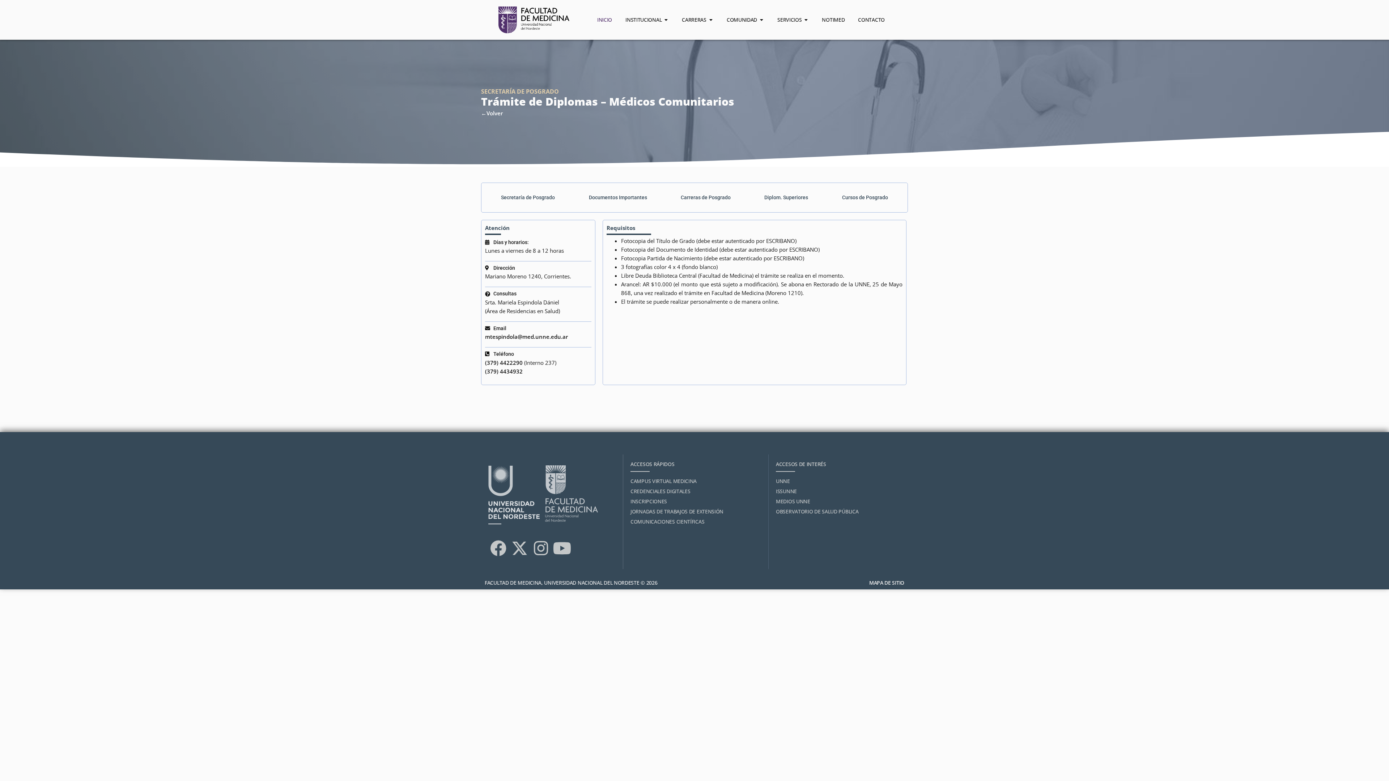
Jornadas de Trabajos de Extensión (676, 511)
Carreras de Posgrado (706, 197)
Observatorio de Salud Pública (817, 511)
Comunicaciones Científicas (667, 521)
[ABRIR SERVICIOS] (805, 19)
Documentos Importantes (618, 197)
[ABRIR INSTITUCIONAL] (665, 19)
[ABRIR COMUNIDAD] (761, 19)
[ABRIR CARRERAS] (710, 19)
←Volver (492, 113)
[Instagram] (541, 548)
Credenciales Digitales (660, 491)
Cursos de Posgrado (865, 197)
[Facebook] (498, 548)
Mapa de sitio (886, 582)
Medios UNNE (793, 501)
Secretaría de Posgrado (528, 197)
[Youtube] (562, 548)
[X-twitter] (519, 548)
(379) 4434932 (504, 371)
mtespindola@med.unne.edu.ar (526, 336)
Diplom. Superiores (786, 197)
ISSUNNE (786, 491)
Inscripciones (648, 501)
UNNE (783, 481)
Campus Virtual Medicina (663, 481)
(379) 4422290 (504, 362)
